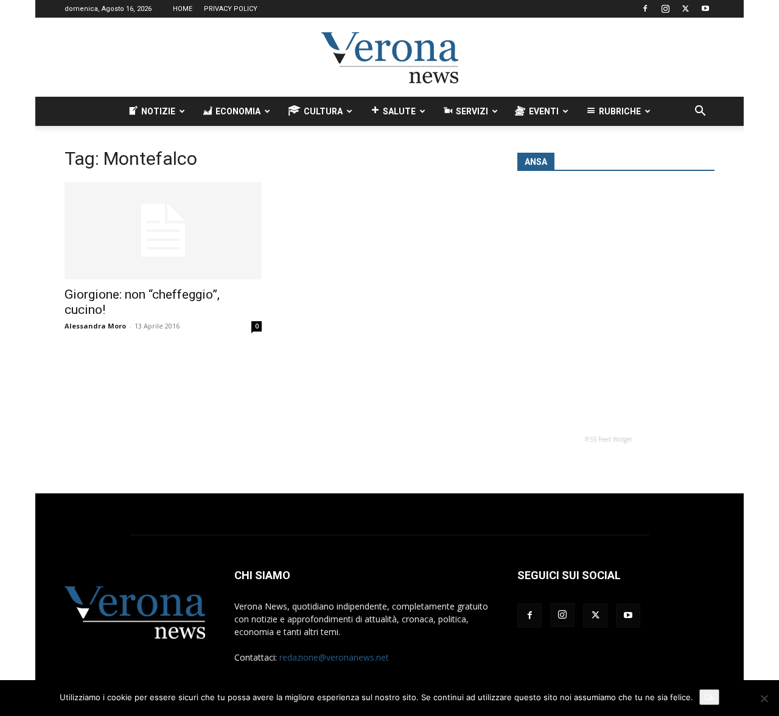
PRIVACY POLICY (230, 9)
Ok (709, 697)
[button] (699, 112)
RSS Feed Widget (608, 439)
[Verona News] (389, 57)
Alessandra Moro (95, 325)
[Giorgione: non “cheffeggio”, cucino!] (163, 230)
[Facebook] (645, 8)
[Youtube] (705, 8)
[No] (764, 698)
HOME (182, 9)
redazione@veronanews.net (334, 657)
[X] (685, 8)
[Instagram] (665, 8)
